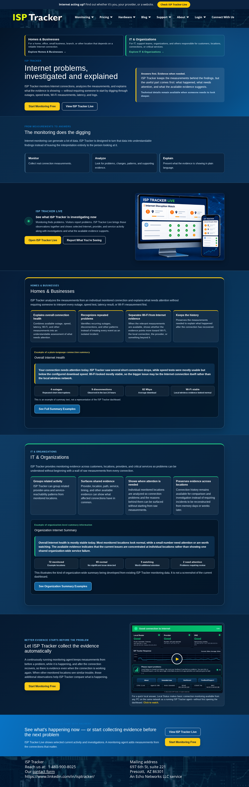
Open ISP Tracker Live (43, 240)
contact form (44, 771)
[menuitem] (84, 17)
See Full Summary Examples (57, 409)
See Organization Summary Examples (63, 586)
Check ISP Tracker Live (174, 4)
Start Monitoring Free (42, 106)
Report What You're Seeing (84, 240)
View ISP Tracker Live (80, 106)
